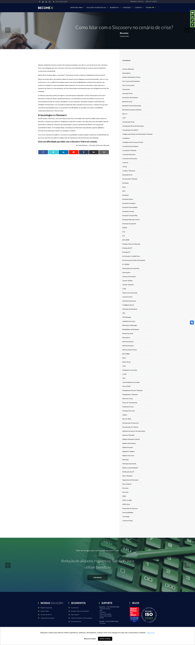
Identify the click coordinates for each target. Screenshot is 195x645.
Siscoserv (125, 492)
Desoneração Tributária (129, 179)
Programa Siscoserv (128, 411)
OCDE (124, 374)
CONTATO (138, 7)
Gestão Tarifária (127, 280)
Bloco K (124, 114)
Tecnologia (125, 516)
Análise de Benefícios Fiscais (131, 77)
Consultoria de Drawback (130, 146)
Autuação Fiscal (127, 93)
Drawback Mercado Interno (131, 219)
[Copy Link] (193, 21)
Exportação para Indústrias (130, 268)
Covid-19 (125, 162)
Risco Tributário (127, 476)
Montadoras (126, 337)
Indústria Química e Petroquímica (81, 618)
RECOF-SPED (126, 419)
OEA (123, 378)
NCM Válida (126, 354)
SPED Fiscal (126, 504)
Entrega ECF (126, 252)
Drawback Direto (127, 199)
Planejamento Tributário (130, 394)
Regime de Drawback (129, 443)
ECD (123, 232)
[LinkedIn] (193, 17)
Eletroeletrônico (76, 621)
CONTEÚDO (126, 7)
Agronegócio (126, 73)
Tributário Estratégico (48, 618)
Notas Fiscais (126, 362)
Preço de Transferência (129, 402)
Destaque (125, 183)
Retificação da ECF (128, 472)
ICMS (124, 289)
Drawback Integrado (128, 203)
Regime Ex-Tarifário (128, 451)
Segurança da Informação (130, 480)
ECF (123, 236)
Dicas (124, 187)
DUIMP (124, 228)
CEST (124, 118)
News (124, 358)
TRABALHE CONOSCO (137, 1)
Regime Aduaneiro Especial (131, 439)
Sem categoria (126, 484)
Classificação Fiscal (128, 122)
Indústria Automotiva (129, 301)
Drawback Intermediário (130, 207)
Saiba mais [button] (151, 633)
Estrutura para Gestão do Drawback (133, 260)
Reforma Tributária (128, 435)
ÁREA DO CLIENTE (151, 1)
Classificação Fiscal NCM (130, 130)
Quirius (124, 415)
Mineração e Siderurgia (129, 325)
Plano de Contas (127, 398)
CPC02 (124, 167)
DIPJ (123, 191)
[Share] (193, 25)
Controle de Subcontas (129, 158)
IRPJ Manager (126, 317)
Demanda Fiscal (127, 175)
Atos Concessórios (128, 85)
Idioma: (149, 7)
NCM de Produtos (128, 346)
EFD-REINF (125, 240)
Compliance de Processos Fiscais (132, 142)
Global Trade (45, 611)
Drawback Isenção (128, 211)
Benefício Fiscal (127, 101)
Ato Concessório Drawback (131, 81)
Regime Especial (127, 447)
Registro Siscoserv (128, 455)
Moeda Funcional (127, 333)
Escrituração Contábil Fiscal (131, 256)
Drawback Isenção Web (129, 215)
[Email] (193, 13)
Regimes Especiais (46, 607)
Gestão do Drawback (129, 276)
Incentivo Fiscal (127, 297)
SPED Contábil (127, 500)
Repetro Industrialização (130, 468)
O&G (124, 366)
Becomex (124, 33)
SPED (124, 496)
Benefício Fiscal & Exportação (131, 105)
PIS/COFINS (126, 386)
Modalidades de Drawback (130, 329)
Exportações (126, 272)
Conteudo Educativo (128, 154)
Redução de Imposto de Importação (133, 431)
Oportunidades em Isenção (131, 382)
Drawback (125, 195)
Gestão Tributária (128, 284)
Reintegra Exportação (129, 463)
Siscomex (125, 488)
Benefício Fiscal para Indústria (131, 110)
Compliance (126, 138)
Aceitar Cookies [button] (105, 639)
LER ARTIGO (98, 577)
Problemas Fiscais (128, 407)
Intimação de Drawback (129, 309)
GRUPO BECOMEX (76, 7)
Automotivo (126, 89)
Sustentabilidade (127, 512)
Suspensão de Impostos (130, 508)
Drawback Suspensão (129, 223)
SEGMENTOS (114, 7)
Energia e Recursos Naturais (131, 244)
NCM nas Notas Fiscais (129, 350)
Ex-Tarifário (125, 264)
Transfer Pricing (127, 520)
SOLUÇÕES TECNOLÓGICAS (96, 7)
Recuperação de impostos (130, 423)
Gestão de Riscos (46, 614)
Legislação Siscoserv (128, 321)
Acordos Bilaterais (128, 69)
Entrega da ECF (127, 248)
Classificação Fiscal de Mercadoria (133, 126)
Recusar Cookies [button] (90, 639)
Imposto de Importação (129, 293)
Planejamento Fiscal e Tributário (132, 390)
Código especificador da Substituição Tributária (137, 134)
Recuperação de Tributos (130, 427)
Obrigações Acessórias (129, 370)
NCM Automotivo (128, 341)
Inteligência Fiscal (128, 305)
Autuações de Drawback (130, 97)
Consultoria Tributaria (129, 150)
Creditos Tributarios (128, 171)
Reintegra (125, 459)
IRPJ (123, 313)
